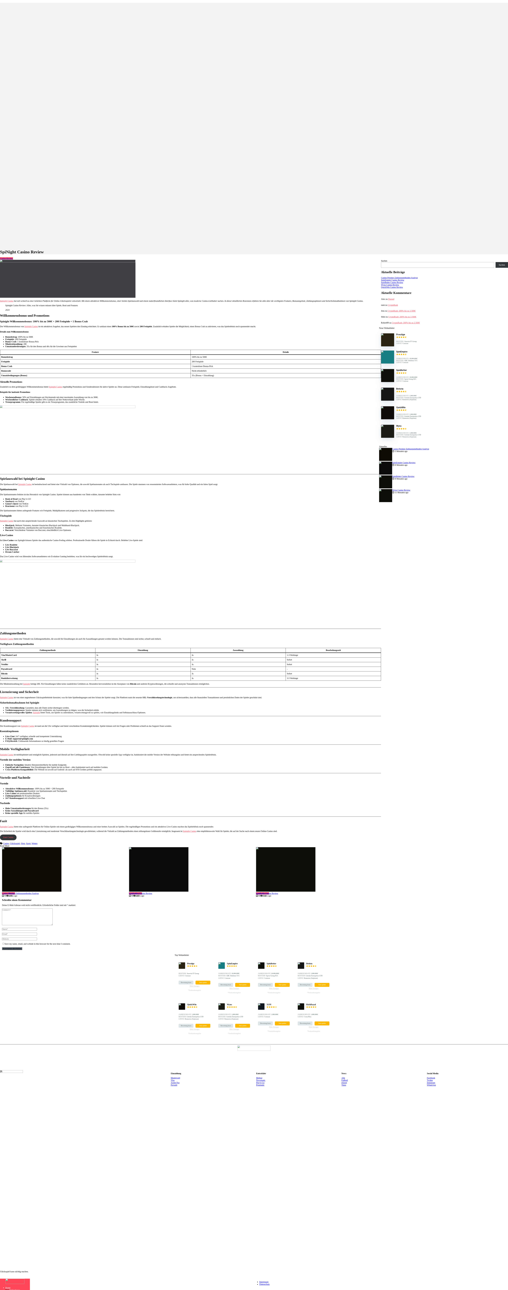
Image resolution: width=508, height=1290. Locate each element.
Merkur (259, 1078)
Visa (172, 1080)
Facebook (431, 1078)
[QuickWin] (387, 419)
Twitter (430, 1080)
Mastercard (175, 1078)
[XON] (261, 1009)
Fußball (344, 1080)
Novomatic (260, 1080)
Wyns (229, 1004)
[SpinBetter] (387, 381)
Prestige (190, 963)
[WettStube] (15, 1283)
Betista (309, 963)
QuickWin (191, 1004)
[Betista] (387, 400)
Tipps (343, 1085)
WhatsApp (431, 1085)
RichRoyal (311, 1004)
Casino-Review (6, 258)
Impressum (263, 1282)
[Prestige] (387, 346)
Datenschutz (264, 1284)
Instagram (431, 1083)
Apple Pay (175, 1083)
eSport (344, 1083)
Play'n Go (260, 1083)
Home (7, 1288)
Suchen (384, 261)
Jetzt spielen (203, 982)
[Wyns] (387, 437)
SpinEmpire (232, 963)
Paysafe (174, 1085)
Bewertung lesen (186, 982)
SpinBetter (271, 963)
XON (269, 1004)
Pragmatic (260, 1085)
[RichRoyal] (301, 1009)
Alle (343, 1078)
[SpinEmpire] (387, 363)
